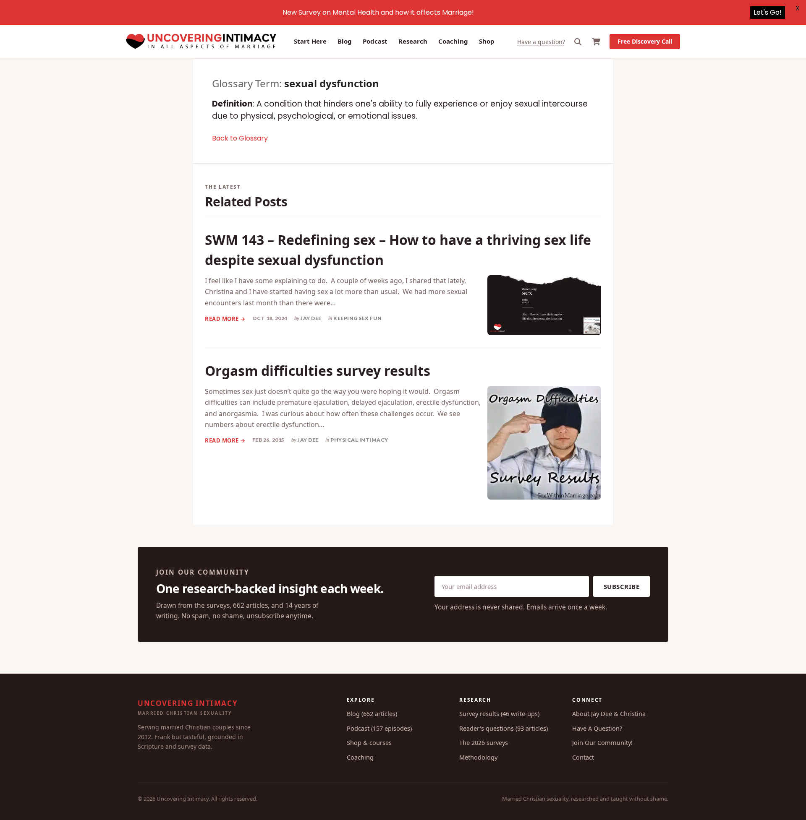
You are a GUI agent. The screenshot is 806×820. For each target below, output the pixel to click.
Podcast (375, 41)
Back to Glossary (240, 138)
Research (412, 41)
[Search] (578, 41)
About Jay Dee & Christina (609, 713)
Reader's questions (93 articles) (503, 728)
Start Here (310, 41)
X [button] (798, 8)
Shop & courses (369, 742)
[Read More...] (225, 319)
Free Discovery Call (645, 41)
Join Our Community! (602, 742)
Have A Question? (597, 728)
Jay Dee (311, 318)
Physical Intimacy (359, 440)
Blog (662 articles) (372, 713)
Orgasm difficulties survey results (317, 371)
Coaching (453, 41)
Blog (345, 41)
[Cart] (596, 41)
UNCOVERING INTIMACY (188, 707)
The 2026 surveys (483, 742)
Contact (583, 757)
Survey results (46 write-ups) (499, 713)
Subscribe (622, 586)
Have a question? (541, 42)
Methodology (478, 757)
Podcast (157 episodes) (379, 728)
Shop (487, 41)
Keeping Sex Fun (357, 318)
